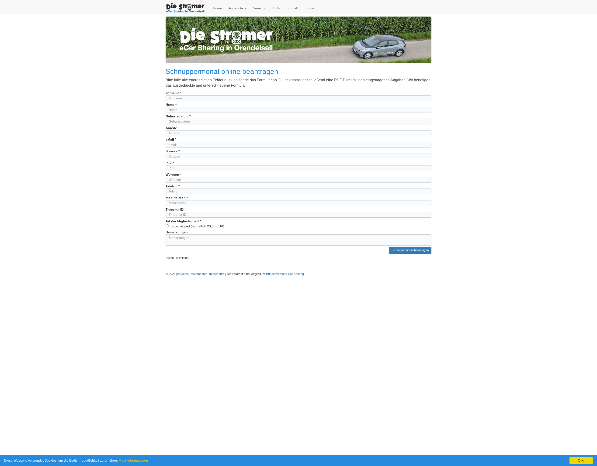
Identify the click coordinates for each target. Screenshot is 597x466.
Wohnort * (173, 174)
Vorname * (173, 93)
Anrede (171, 128)
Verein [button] (258, 8)
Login (310, 8)
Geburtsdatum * (178, 116)
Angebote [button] (236, 8)
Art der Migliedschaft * (183, 221)
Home (217, 8)
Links (277, 8)
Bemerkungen (177, 232)
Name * (171, 104)
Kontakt (293, 8)
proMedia (182, 274)
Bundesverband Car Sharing (285, 274)
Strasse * (173, 151)
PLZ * (170, 163)
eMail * (171, 139)
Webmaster (199, 274)
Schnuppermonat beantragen (410, 250)
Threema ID (175, 209)
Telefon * (173, 186)
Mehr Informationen (133, 460)
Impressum (216, 274)
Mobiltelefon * (177, 198)
